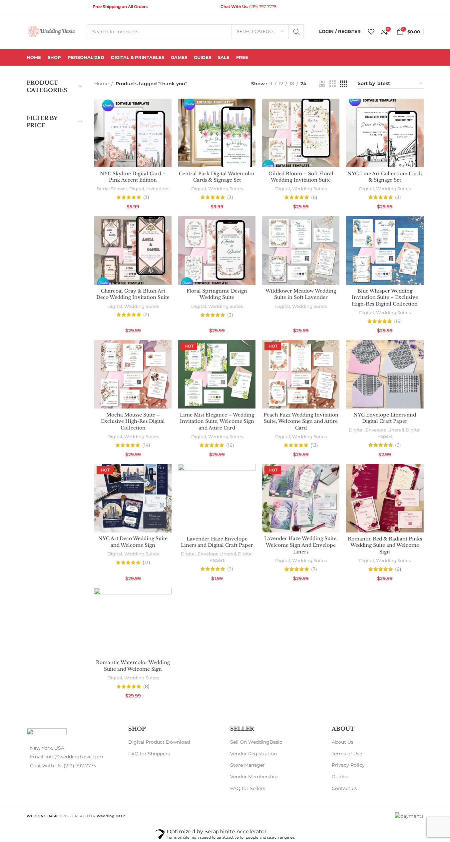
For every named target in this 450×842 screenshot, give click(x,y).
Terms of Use (347, 754)
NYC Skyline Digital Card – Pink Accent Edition (133, 177)
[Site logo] (52, 31)
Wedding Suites (225, 188)
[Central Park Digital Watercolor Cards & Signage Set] (216, 133)
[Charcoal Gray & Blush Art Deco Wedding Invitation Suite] (133, 250)
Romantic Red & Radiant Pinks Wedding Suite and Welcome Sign (385, 545)
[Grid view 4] (343, 84)
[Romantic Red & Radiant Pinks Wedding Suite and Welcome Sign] (384, 498)
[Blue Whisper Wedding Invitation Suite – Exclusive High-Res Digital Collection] (384, 250)
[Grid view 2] (322, 84)
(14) (146, 445)
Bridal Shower (112, 188)
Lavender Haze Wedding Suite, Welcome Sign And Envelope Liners (301, 544)
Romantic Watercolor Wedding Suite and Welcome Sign (133, 665)
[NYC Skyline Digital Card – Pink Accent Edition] (133, 133)
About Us (342, 742)
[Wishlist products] (371, 31)
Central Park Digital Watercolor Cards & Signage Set (217, 177)
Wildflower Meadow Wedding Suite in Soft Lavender (300, 294)
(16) (398, 321)
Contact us (344, 788)
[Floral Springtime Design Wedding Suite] (216, 250)
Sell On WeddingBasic (256, 742)
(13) (314, 445)
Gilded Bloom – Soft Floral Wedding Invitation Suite (300, 177)
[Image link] (47, 733)
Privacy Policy (348, 765)
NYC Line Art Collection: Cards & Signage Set (384, 177)
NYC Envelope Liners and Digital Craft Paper (384, 418)
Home (101, 84)
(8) (398, 569)
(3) (146, 197)
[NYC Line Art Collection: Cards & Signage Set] (384, 133)
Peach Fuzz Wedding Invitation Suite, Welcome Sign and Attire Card (300, 421)
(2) (146, 314)
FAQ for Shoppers (149, 754)
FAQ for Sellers (247, 788)
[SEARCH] (296, 31)
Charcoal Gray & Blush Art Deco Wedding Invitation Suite (133, 294)
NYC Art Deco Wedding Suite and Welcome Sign (133, 541)
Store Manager (247, 765)
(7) (314, 569)
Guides (340, 777)
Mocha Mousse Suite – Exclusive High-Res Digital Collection (133, 421)
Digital (136, 188)
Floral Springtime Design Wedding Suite (217, 294)
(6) (314, 197)
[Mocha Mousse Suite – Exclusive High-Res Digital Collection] (133, 374)
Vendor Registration (253, 754)
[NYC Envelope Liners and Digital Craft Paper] (384, 374)
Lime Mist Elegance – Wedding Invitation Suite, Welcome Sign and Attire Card (217, 421)
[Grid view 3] (332, 84)
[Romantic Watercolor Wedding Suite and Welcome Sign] (133, 622)
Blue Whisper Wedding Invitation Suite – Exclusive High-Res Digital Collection (385, 297)
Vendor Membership (253, 777)
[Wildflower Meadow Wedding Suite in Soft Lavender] (300, 250)
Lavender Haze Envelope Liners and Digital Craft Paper (217, 542)
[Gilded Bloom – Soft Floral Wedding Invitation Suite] (300, 133)
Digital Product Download (159, 742)
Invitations (157, 188)
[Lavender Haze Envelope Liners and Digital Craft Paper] (216, 498)
